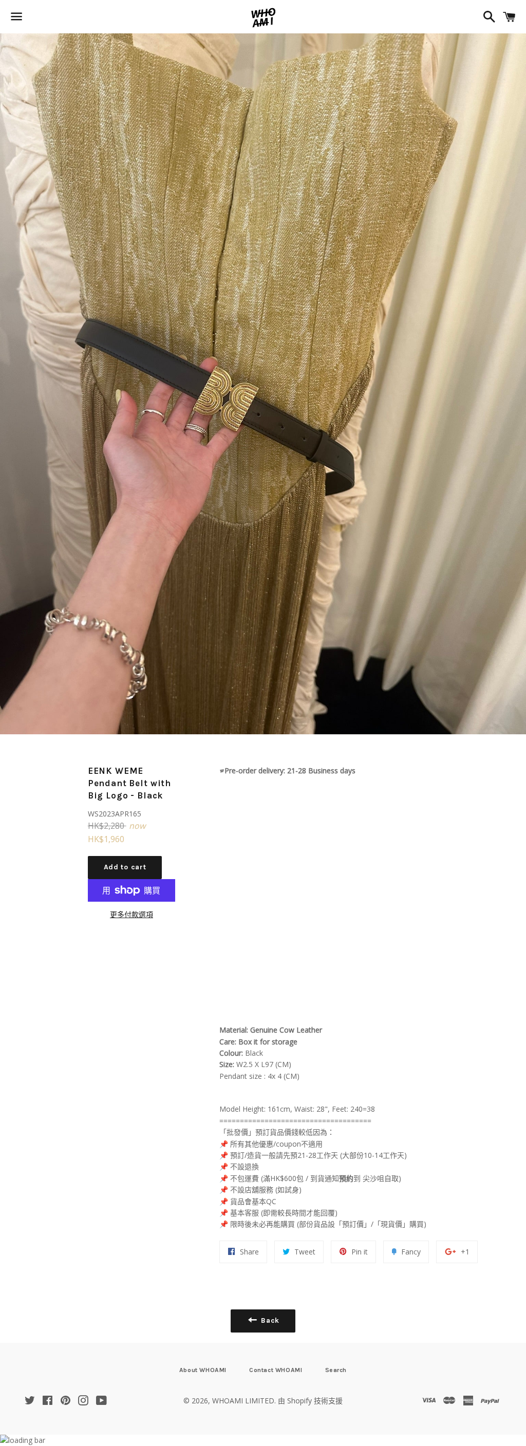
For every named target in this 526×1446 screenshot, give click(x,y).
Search (336, 1370)
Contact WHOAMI (275, 1370)
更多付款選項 (131, 914)
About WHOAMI (203, 1370)
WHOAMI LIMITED (243, 1400)
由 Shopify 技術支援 (310, 1400)
